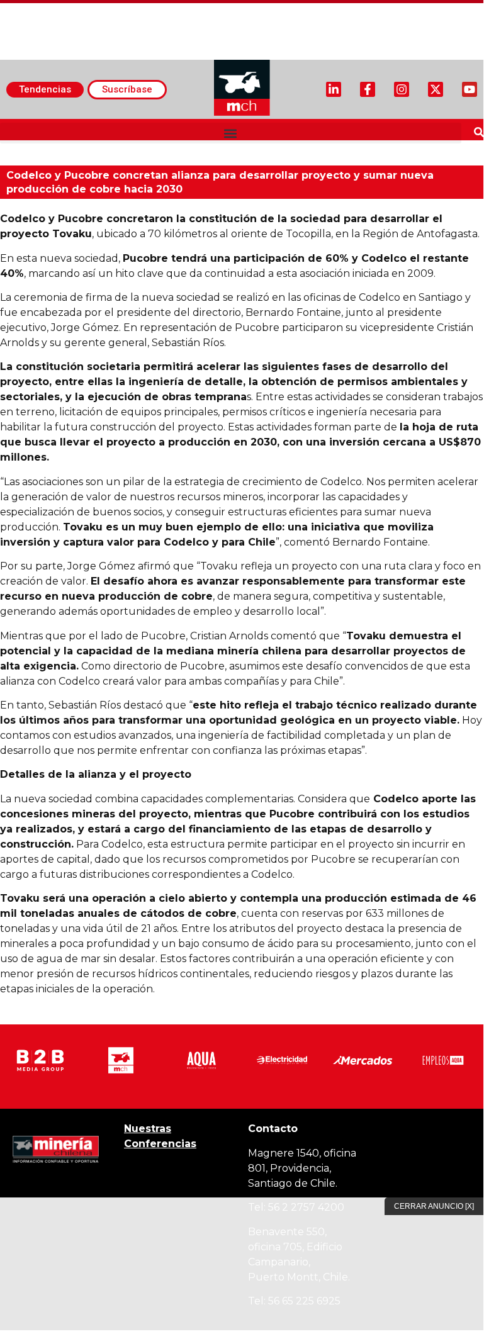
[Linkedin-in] (333, 89)
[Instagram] (401, 89)
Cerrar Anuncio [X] (434, 1206)
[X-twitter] (435, 89)
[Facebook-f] (367, 89)
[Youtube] (469, 89)
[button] (230, 133)
